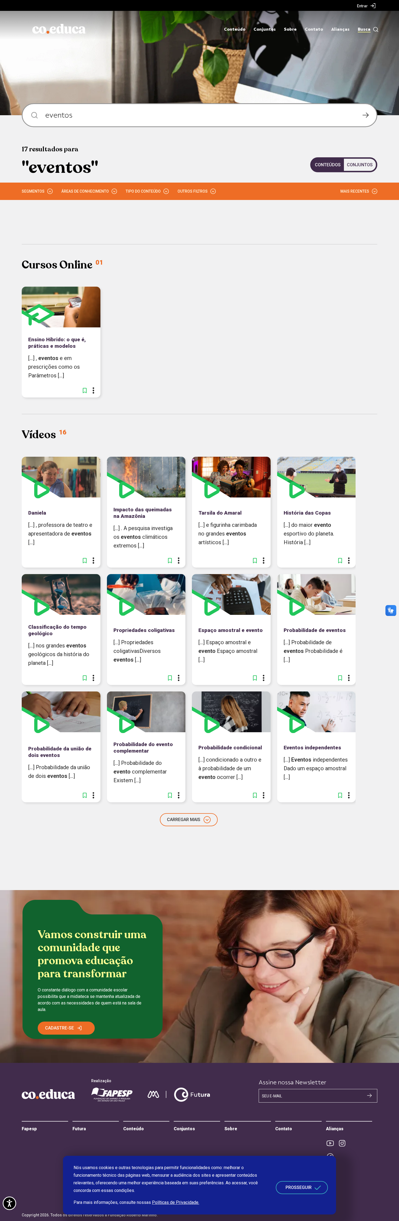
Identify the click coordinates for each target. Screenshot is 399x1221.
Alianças (340, 29)
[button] (85, 390)
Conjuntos (265, 29)
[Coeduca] (59, 29)
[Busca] (374, 29)
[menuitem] (366, 5)
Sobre (290, 29)
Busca (364, 29)
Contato (314, 29)
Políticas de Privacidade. (175, 1202)
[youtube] (332, 1143)
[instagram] (344, 1143)
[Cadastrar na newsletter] (369, 1095)
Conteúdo (234, 29)
